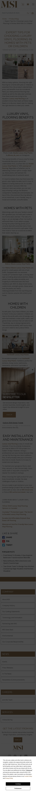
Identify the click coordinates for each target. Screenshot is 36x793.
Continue (18, 784)
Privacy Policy (9, 778)
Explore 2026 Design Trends (13, 423)
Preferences (18, 788)
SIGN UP (9, 415)
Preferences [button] (29, 770)
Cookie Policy (28, 776)
